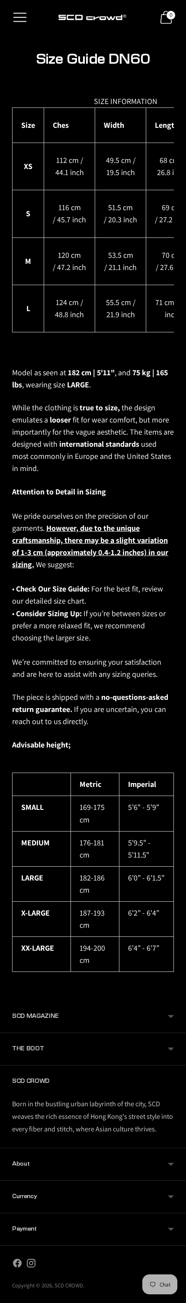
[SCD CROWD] (93, 17)
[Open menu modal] (20, 17)
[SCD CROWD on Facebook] (17, 1265)
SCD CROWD (69, 1285)
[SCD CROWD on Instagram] (31, 1265)
